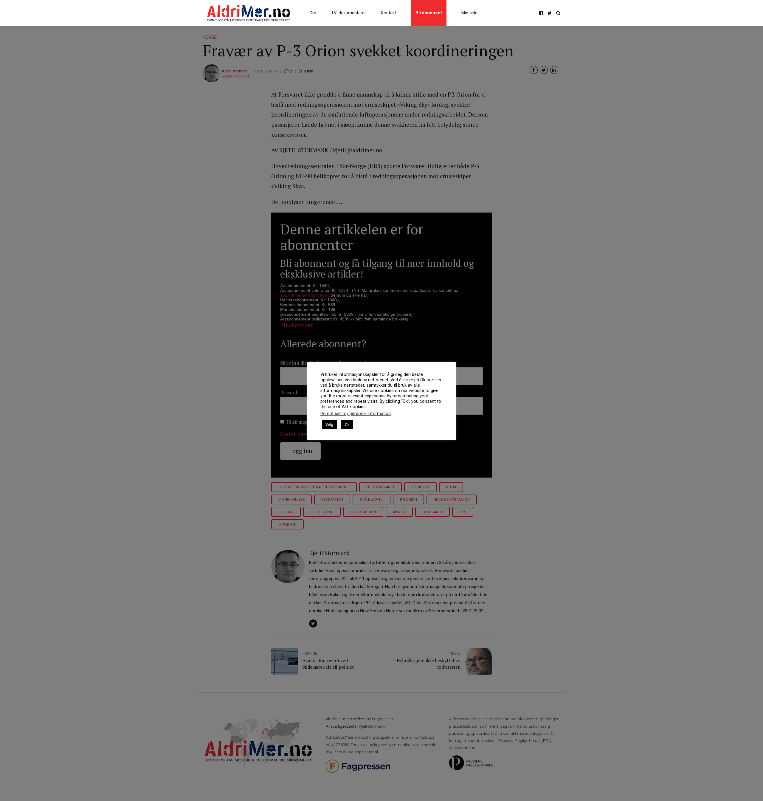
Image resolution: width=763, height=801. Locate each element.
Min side (469, 13)
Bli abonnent (428, 13)
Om (312, 13)
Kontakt (388, 13)
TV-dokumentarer (348, 13)
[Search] (558, 13)
